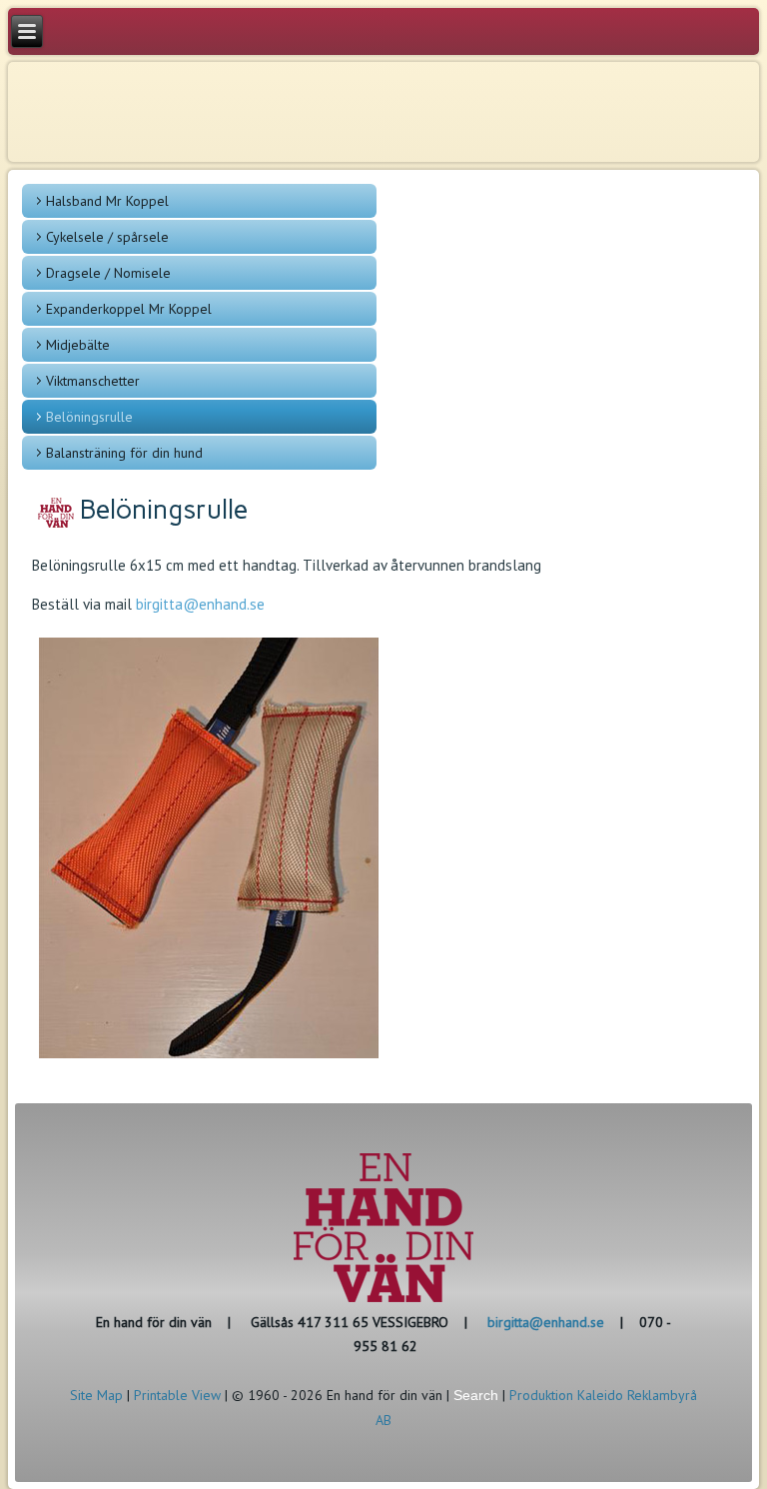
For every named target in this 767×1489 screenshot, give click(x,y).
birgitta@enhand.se (200, 604)
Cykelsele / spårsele (107, 237)
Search (475, 1395)
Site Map (96, 1395)
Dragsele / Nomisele (108, 273)
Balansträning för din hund (124, 453)
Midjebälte (78, 345)
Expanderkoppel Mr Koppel (129, 309)
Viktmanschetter (93, 381)
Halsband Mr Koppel (107, 201)
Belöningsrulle (89, 417)
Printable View (177, 1395)
